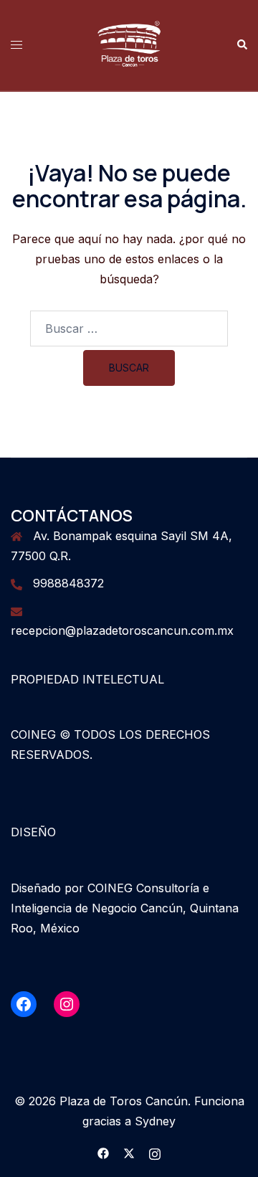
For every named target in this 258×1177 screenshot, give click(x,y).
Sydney (155, 1121)
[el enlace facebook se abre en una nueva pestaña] (103, 1152)
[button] (241, 45)
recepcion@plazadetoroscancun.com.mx (122, 630)
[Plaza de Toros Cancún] (129, 44)
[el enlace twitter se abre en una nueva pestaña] (129, 1152)
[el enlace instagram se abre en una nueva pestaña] (155, 1152)
